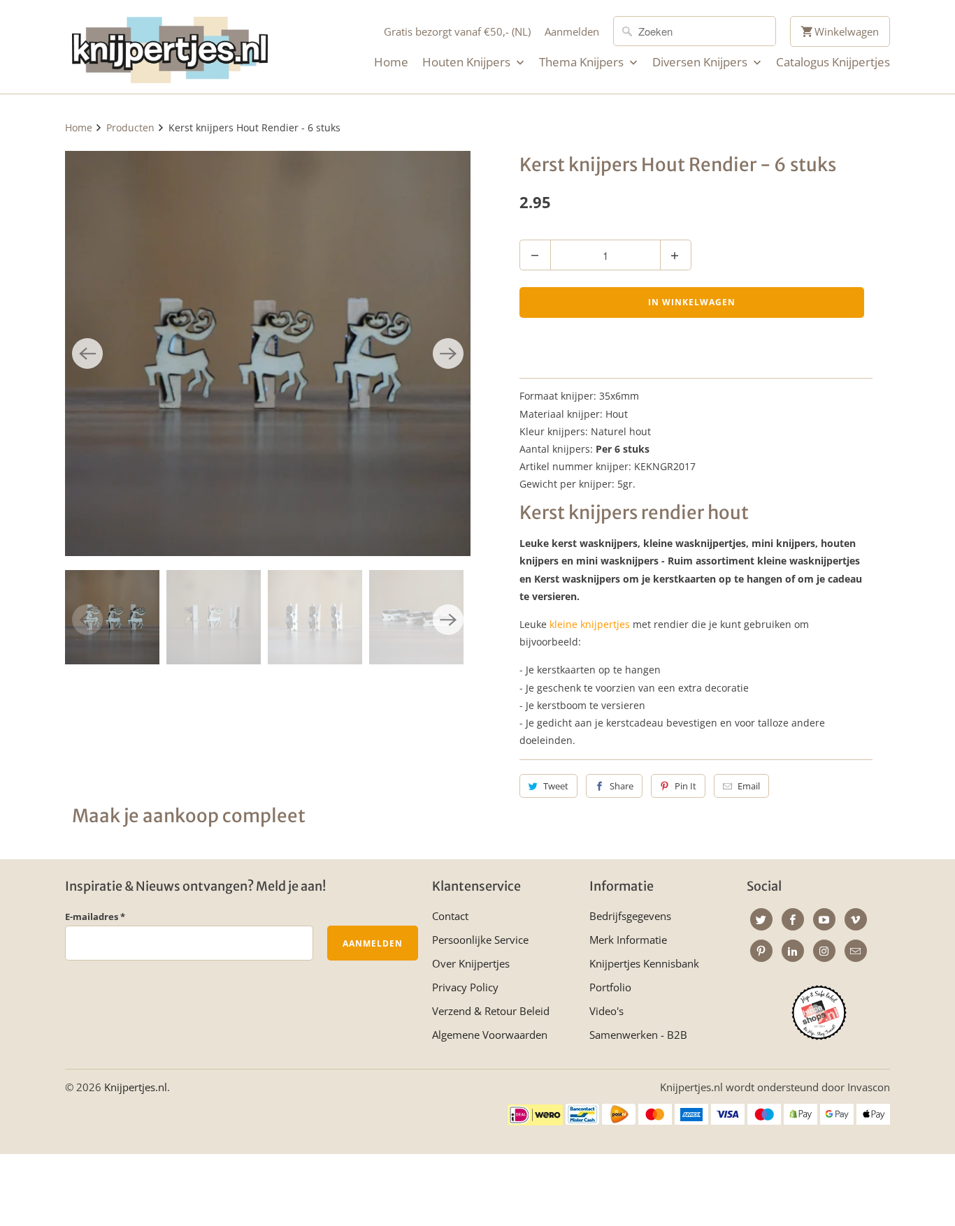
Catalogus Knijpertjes (833, 62)
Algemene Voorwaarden (489, 1035)
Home (391, 62)
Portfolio (610, 987)
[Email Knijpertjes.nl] (856, 951)
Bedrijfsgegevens (630, 916)
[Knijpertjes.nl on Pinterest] (761, 951)
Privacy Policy (465, 987)
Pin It (685, 786)
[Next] (448, 353)
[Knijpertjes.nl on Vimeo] (856, 919)
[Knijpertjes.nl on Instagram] (824, 951)
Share (621, 786)
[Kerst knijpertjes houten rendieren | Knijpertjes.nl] (268, 353)
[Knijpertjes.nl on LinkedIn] (793, 951)
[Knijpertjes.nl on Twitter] (761, 919)
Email (749, 786)
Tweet (555, 786)
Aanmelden (572, 31)
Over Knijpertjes (471, 963)
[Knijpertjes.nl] (170, 46)
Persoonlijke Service (480, 940)
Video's (606, 1011)
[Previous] (87, 353)
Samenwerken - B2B (638, 1035)
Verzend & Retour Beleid (491, 1011)
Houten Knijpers (467, 62)
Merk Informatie (628, 940)
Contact (450, 916)
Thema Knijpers (582, 62)
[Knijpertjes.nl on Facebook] (793, 919)
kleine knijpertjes (590, 624)
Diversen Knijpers (701, 62)
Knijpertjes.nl (135, 1087)
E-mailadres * (95, 916)
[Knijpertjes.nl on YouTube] (824, 919)
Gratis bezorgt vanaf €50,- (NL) (457, 31)
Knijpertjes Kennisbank (644, 963)
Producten (130, 127)
